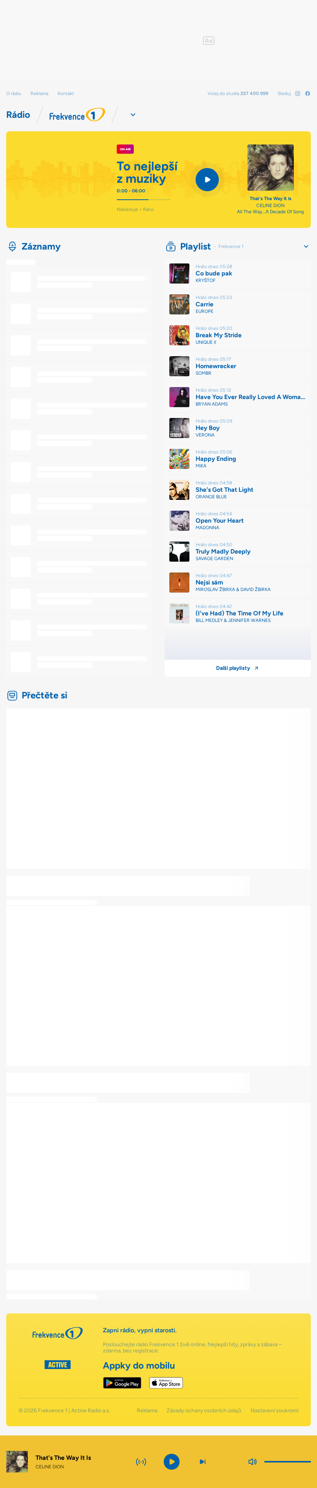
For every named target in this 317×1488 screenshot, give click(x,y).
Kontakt (66, 93)
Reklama (39, 93)
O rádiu (13, 93)
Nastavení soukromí (274, 1411)
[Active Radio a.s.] (58, 1374)
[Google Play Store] (122, 1383)
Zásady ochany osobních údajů (204, 1411)
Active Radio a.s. (90, 1410)
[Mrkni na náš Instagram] (298, 93)
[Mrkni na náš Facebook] (308, 93)
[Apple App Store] (166, 1383)
